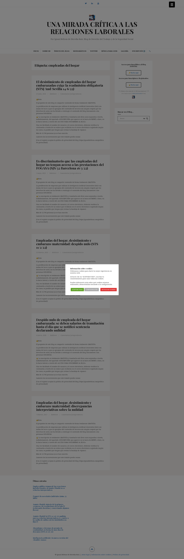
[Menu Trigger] (172, 4)
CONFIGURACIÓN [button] (92, 289)
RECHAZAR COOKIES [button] (108, 289)
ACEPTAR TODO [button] (77, 289)
